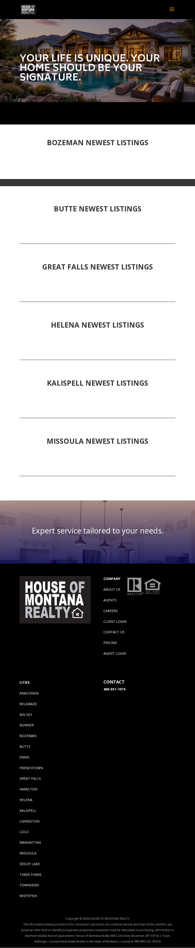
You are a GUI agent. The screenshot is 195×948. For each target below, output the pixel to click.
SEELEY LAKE (30, 864)
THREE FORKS (31, 874)
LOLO (24, 831)
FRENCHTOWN (31, 768)
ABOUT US (111, 589)
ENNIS (24, 757)
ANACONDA (29, 693)
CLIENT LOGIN (115, 621)
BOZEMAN (28, 735)
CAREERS (110, 611)
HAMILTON (28, 789)
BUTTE (25, 746)
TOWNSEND (29, 885)
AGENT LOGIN (114, 653)
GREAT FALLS (30, 778)
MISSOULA (28, 853)
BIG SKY (26, 714)
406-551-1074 (114, 689)
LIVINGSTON (29, 821)
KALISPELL (28, 810)
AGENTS (110, 600)
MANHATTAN (30, 842)
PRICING (110, 642)
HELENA (26, 800)
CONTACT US (114, 632)
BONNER (27, 725)
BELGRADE (28, 704)
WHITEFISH (28, 895)
